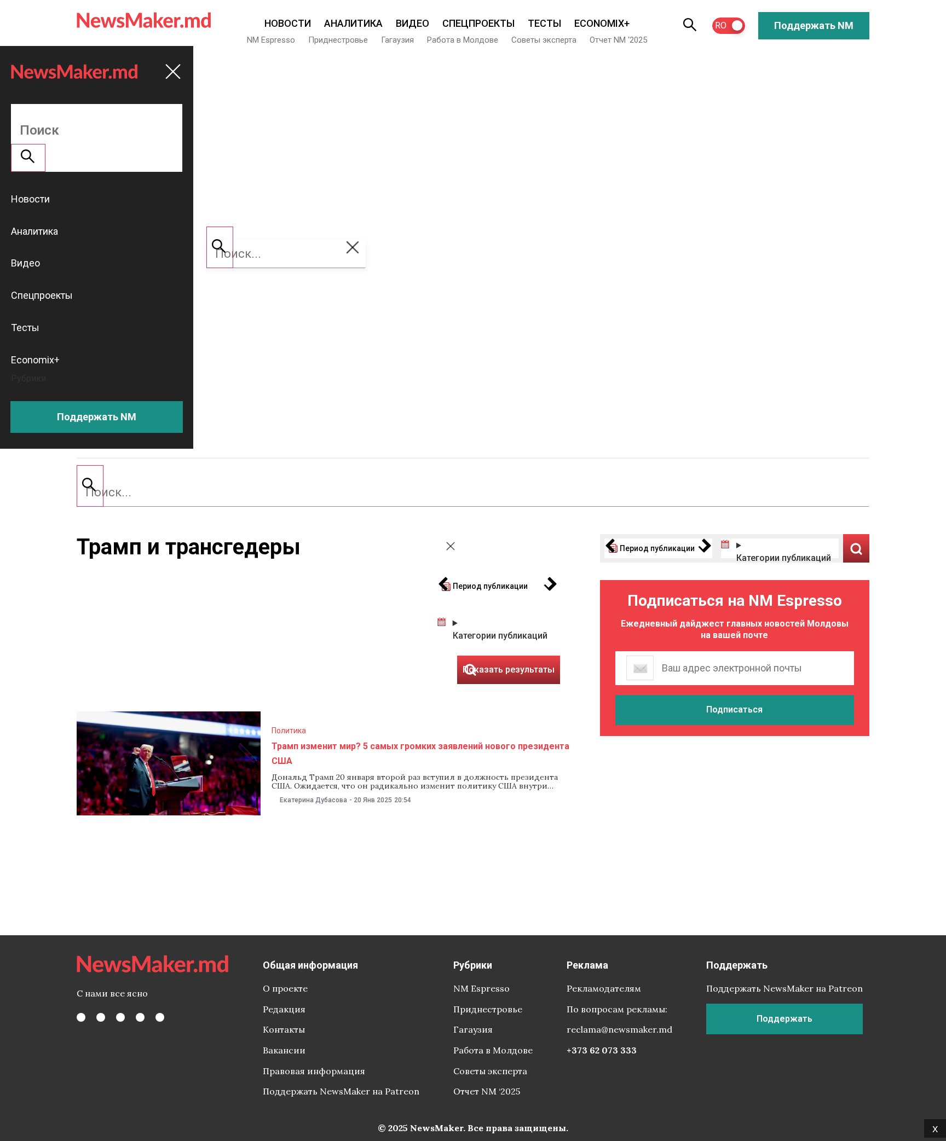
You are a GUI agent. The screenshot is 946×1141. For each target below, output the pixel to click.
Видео (412, 23)
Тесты (544, 23)
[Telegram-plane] (159, 1017)
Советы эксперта (543, 40)
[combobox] (473, 492)
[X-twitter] (100, 1017)
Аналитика (353, 23)
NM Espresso (271, 40)
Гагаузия (397, 40)
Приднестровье (338, 40)
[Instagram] (120, 1017)
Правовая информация (314, 1070)
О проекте (285, 988)
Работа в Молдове (462, 40)
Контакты (284, 1029)
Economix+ (602, 23)
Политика (289, 730)
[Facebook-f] (81, 1017)
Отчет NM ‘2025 (618, 40)
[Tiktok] (140, 1017)
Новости (287, 23)
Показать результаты (856, 548)
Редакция (284, 1009)
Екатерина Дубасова (313, 800)
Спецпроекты (478, 23)
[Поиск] (90, 486)
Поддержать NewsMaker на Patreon (341, 1091)
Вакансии (284, 1050)
